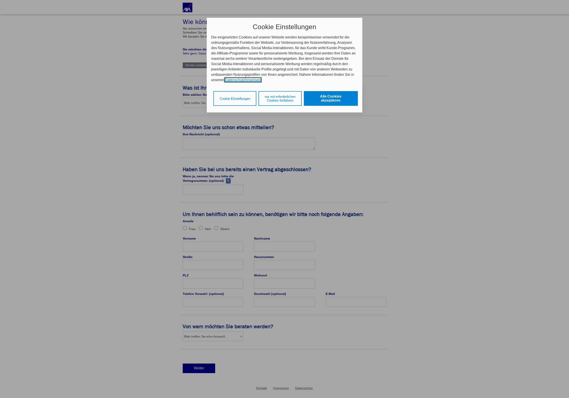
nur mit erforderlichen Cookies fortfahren (280, 98)
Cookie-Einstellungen (235, 98)
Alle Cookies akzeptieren (330, 98)
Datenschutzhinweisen (243, 80)
